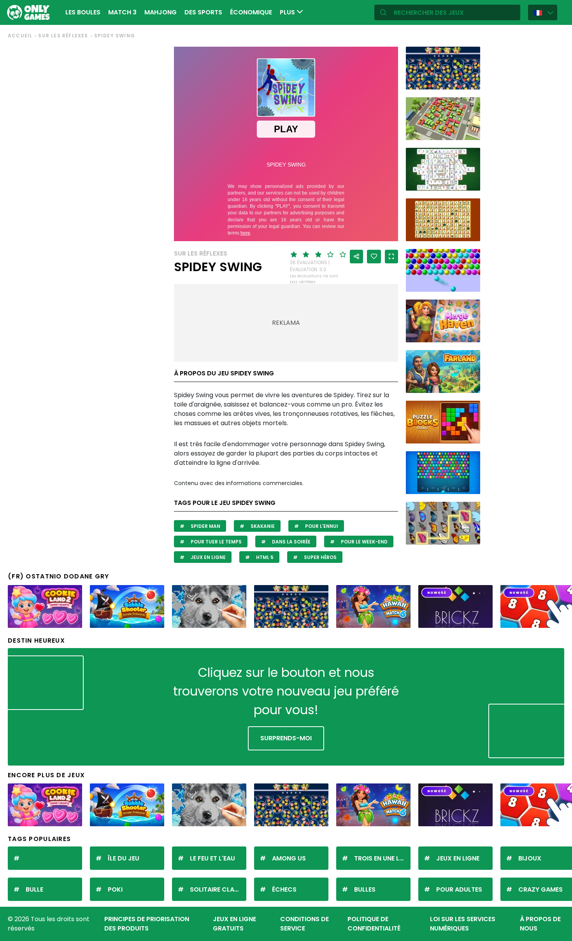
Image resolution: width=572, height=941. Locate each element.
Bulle (34, 889)
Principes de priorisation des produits (146, 924)
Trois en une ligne (382, 858)
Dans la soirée (291, 541)
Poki (115, 889)
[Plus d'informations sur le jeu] (469, 81)
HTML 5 (264, 557)
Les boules (82, 12)
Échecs (284, 889)
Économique (251, 12)
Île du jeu (123, 858)
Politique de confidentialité (373, 924)
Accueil (20, 35)
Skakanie (262, 526)
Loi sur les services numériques (462, 924)
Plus (288, 12)
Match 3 (122, 12)
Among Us (289, 858)
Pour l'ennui (321, 526)
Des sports (203, 12)
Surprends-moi (286, 738)
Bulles (364, 889)
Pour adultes (459, 889)
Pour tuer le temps (215, 541)
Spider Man (204, 526)
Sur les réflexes (63, 35)
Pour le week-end (364, 541)
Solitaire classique (218, 889)
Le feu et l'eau (212, 858)
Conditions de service (304, 924)
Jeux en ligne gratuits (234, 924)
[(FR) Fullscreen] (391, 256)
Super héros (320, 557)
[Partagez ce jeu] (356, 256)
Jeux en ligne (207, 557)
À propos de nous (540, 924)
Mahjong (160, 12)
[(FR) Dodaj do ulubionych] (374, 256)
